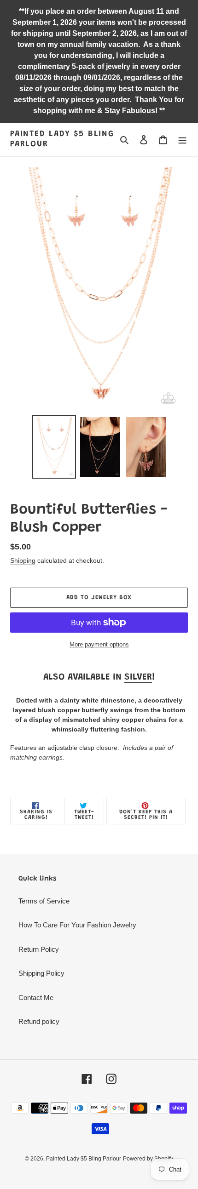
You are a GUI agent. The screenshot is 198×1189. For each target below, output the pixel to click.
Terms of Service (44, 901)
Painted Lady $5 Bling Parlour (62, 139)
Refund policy (38, 1021)
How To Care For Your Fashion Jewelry (77, 925)
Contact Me (35, 997)
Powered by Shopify (148, 1158)
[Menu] (182, 139)
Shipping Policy (41, 973)
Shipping (22, 560)
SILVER (138, 677)
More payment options (99, 644)
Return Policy (38, 949)
